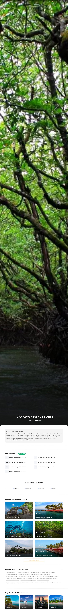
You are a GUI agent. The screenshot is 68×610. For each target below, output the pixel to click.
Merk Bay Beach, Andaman (44, 574)
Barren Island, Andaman (11, 578)
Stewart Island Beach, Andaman (12, 580)
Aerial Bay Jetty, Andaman (23, 574)
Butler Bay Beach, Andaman (25, 576)
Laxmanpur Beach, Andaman (41, 582)
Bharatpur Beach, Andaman (38, 576)
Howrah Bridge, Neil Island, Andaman (13, 582)
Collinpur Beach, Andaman (43, 580)
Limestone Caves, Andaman (23, 572)
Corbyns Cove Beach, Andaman (48, 572)
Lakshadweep (54, 606)
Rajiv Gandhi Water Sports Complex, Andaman (47, 578)
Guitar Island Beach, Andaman (51, 576)
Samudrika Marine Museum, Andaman (14, 583)
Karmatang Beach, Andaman (54, 582)
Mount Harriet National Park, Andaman (28, 580)
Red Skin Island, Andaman (27, 582)
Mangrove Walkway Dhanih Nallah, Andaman (26, 578)
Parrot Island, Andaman (36, 572)
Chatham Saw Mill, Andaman (12, 576)
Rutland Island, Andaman (11, 574)
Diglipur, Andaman (34, 574)
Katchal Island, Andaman (11, 572)
